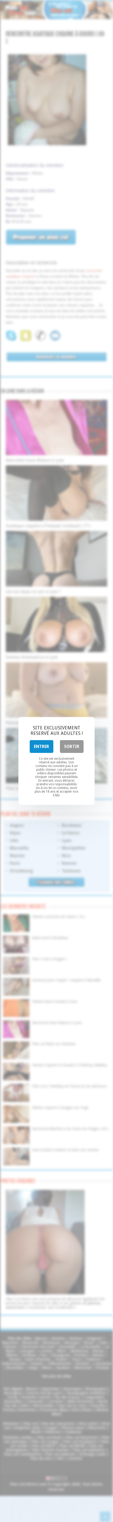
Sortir (71, 746)
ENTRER (41, 746)
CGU (56, 795)
